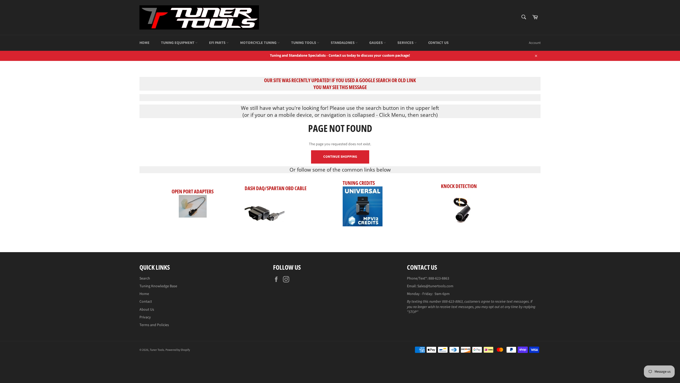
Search (144, 278)
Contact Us (438, 42)
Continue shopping (340, 156)
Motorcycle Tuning (258, 42)
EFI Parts (217, 42)
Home (144, 42)
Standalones (343, 42)
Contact (145, 301)
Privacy (145, 317)
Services (405, 42)
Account (535, 42)
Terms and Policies (154, 325)
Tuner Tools (157, 350)
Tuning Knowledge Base (158, 286)
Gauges (376, 42)
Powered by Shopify (177, 350)
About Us (146, 309)
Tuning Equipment (178, 42)
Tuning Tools (304, 42)
